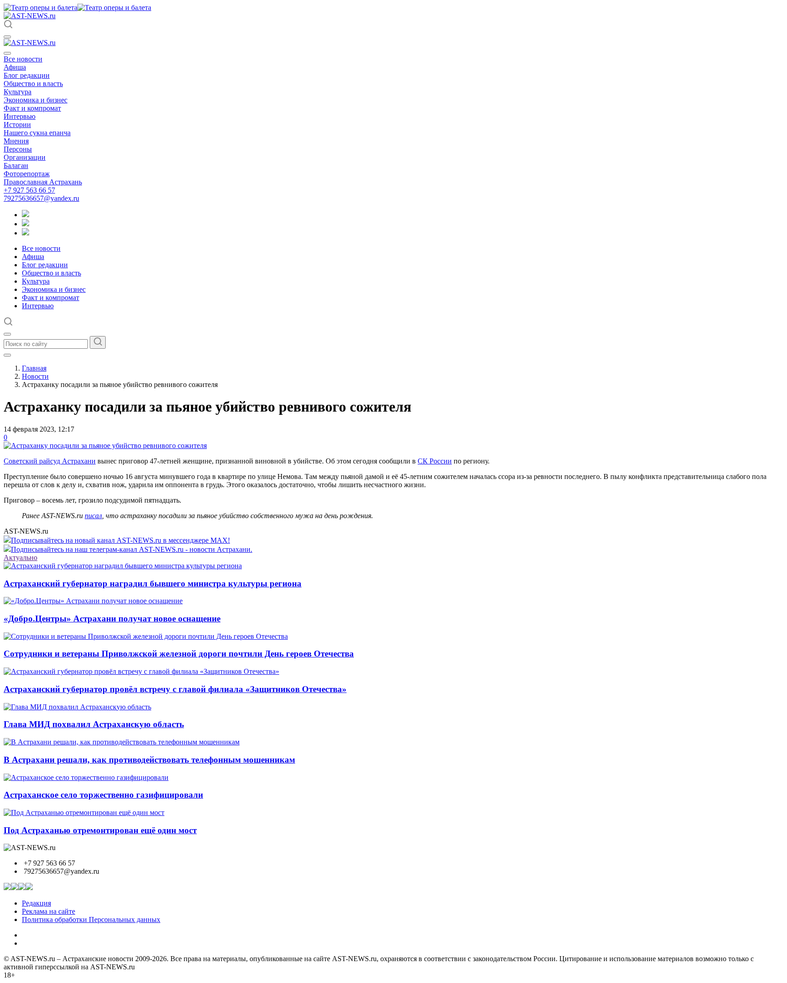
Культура (17, 92)
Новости (35, 376)
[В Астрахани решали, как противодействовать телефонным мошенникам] (122, 742)
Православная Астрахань (43, 182)
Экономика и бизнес (35, 100)
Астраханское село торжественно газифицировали (103, 795)
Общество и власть (33, 83)
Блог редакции (27, 75)
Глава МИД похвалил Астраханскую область (94, 724)
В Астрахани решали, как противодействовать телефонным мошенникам (149, 759)
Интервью (20, 116)
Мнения (16, 141)
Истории (17, 124)
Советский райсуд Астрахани (50, 461)
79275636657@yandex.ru (41, 198)
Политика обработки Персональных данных (91, 919)
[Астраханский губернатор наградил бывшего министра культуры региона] (123, 566)
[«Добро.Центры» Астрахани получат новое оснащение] (93, 601)
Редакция (36, 903)
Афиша (15, 67)
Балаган (16, 165)
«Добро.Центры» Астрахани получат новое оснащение (112, 618)
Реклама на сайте (48, 911)
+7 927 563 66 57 (29, 190)
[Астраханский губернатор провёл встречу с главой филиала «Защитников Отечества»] (141, 671)
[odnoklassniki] (25, 224)
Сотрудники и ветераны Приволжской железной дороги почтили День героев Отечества (179, 653)
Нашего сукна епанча (37, 133)
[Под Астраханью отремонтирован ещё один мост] (84, 812)
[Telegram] (25, 215)
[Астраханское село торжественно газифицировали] (86, 777)
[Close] (7, 53)
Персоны (18, 149)
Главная (34, 368)
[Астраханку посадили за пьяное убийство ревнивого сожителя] (105, 445)
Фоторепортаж (27, 174)
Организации (25, 157)
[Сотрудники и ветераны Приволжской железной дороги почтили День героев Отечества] (146, 636)
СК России (435, 461)
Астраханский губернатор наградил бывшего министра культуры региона (153, 583)
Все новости (23, 59)
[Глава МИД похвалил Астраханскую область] (77, 707)
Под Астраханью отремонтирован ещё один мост (100, 830)
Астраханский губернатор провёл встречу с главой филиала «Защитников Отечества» (175, 689)
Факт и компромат (32, 108)
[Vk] (25, 233)
